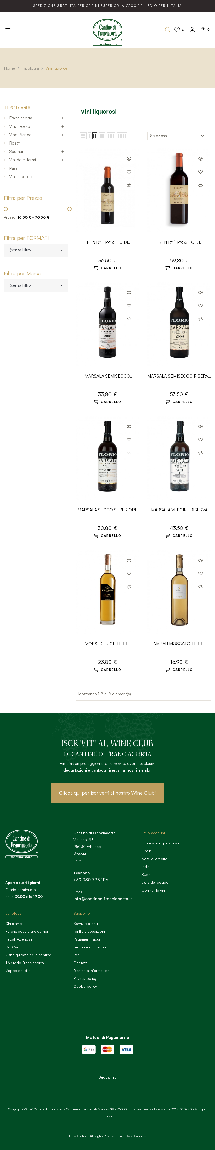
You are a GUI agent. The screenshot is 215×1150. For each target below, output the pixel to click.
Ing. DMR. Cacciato (132, 1136)
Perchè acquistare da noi (26, 931)
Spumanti (17, 151)
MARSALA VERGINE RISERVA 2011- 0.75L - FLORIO (179, 510)
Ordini (147, 851)
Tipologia (17, 107)
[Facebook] (100, 1086)
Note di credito (155, 858)
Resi (76, 955)
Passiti (14, 168)
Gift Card (13, 947)
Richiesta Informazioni (91, 970)
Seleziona (158, 135)
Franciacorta (20, 117)
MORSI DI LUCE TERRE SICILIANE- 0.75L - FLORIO (107, 644)
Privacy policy (85, 978)
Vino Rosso (19, 126)
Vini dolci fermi (22, 159)
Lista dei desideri (156, 882)
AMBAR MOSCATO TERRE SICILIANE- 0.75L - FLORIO (179, 644)
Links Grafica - (79, 1136)
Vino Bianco (20, 134)
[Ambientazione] (192, 30)
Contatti (80, 962)
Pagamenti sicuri (87, 939)
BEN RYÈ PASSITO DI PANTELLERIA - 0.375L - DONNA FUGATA (107, 243)
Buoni (146, 874)
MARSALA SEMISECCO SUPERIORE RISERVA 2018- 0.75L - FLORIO (107, 376)
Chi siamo (13, 923)
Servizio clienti (85, 923)
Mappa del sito (18, 970)
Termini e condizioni (90, 947)
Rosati (14, 143)
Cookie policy (85, 986)
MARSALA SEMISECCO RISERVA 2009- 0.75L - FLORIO (179, 376)
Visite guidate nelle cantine (28, 955)
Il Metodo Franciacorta (24, 962)
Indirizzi (148, 866)
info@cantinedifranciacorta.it (102, 898)
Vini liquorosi (20, 176)
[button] (107, 793)
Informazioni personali (160, 843)
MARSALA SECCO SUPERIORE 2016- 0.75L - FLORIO (107, 510)
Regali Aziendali (18, 939)
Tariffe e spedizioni (89, 931)
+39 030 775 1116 (90, 879)
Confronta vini (154, 890)
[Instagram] (114, 1086)
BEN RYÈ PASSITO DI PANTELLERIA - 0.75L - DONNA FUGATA (179, 243)
